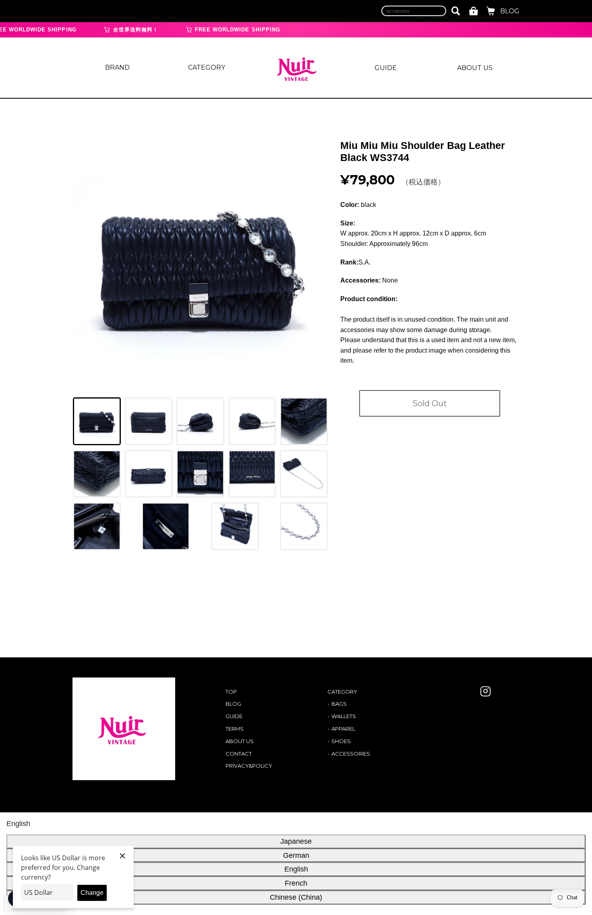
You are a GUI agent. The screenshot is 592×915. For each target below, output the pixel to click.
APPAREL (343, 728)
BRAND (117, 67)
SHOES (341, 741)
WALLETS (343, 716)
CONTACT (239, 753)
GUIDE (386, 68)
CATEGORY (206, 67)
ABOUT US (475, 68)
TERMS (235, 728)
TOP (231, 691)
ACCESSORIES (350, 753)
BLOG (510, 11)
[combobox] (413, 11)
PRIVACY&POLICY (249, 765)
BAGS (339, 703)
